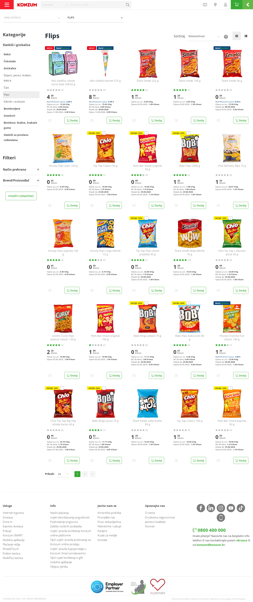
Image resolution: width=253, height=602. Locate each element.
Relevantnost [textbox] (197, 36)
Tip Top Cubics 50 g (105, 165)
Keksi (7, 54)
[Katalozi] (204, 4)
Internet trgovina (13, 513)
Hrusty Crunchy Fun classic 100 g (232, 337)
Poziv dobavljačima (109, 522)
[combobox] (54, 4)
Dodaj (73, 120)
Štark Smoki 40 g (232, 80)
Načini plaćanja (59, 513)
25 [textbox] (59, 474)
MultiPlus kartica (13, 558)
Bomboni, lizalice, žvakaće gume (20, 125)
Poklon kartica (11, 553)
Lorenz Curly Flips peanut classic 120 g (63, 337)
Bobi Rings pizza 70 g (105, 421)
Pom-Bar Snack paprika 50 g (232, 422)
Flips (6, 94)
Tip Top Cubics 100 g (189, 421)
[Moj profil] (225, 4)
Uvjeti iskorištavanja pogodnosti (69, 517)
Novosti (149, 526)
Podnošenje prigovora (64, 522)
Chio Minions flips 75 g (232, 165)
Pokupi (7, 531)
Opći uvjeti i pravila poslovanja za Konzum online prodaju (70, 542)
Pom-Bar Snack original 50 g (147, 167)
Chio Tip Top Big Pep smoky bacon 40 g (63, 422)
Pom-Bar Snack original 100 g (105, 337)
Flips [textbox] (71, 17)
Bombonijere (12, 108)
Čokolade (10, 61)
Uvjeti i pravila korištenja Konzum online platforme (70, 533)
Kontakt (102, 540)
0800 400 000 (211, 530)
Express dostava (13, 526)
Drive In (7, 522)
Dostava (8, 517)
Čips (6, 87)
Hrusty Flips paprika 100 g (63, 252)
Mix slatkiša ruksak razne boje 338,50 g (63, 82)
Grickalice (10, 68)
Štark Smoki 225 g (148, 80)
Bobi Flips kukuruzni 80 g (189, 337)
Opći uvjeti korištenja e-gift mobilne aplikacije (66, 560)
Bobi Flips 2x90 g (189, 165)
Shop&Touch (11, 549)
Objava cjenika (59, 566)
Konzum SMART (13, 535)
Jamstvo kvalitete (155, 522)
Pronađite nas (106, 517)
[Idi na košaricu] (236, 4)
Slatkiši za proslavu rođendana (16, 137)
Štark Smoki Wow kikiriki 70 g (190, 252)
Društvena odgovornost (160, 517)
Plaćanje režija (11, 544)
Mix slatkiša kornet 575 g (105, 80)
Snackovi (9, 115)
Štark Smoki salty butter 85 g (147, 422)
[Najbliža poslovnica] (215, 4)
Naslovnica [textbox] (12, 17)
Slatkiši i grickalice (16, 45)
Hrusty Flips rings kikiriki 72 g (105, 252)
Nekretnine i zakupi (109, 526)
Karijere (102, 531)
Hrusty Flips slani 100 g (63, 165)
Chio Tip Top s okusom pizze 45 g (232, 252)
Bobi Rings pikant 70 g (147, 336)
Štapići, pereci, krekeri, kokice (17, 78)
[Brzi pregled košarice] (247, 4)
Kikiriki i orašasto (14, 101)
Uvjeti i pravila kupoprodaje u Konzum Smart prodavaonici (68, 551)
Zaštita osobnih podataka (66, 526)
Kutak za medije (107, 535)
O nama (150, 513)
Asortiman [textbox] (47, 4)
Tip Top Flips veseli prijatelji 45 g (147, 252)
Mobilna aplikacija (13, 540)
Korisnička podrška (109, 513)
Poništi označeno (21, 196)
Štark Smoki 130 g (190, 80)
